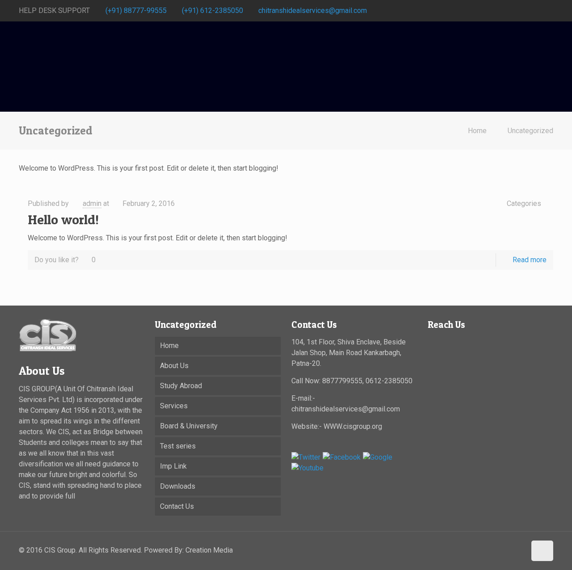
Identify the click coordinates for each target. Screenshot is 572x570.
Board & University (189, 426)
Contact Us (177, 506)
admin (92, 203)
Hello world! (63, 219)
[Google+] (536, 11)
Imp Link (173, 466)
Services (174, 406)
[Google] (377, 457)
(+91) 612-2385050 (212, 10)
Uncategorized (530, 130)
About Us (174, 365)
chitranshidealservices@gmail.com (312, 10)
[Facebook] (524, 11)
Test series (178, 446)
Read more (530, 260)
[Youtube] (307, 468)
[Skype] (512, 11)
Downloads (177, 486)
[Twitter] (548, 11)
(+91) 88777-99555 (136, 10)
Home (477, 130)
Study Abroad (181, 385)
